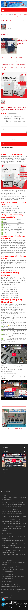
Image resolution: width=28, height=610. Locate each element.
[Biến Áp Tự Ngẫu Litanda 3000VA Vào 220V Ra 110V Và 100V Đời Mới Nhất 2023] (14, 418)
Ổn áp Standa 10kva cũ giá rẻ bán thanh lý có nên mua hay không (14, 68)
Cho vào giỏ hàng (14, 134)
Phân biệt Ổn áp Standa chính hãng (9, 61)
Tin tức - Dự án (4, 34)
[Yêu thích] (24, 75)
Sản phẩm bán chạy (6, 20)
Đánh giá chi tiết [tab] (6, 151)
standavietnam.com (11, 373)
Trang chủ (3, 14)
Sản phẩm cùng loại (7, 405)
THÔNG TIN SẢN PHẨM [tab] (7, 143)
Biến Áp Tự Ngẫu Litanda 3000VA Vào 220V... (14, 428)
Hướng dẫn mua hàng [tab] (7, 147)
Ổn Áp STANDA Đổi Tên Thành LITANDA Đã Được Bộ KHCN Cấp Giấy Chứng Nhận (22, 41)
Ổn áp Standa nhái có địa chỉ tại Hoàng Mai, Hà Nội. (12, 57)
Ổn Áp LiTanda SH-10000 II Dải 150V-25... (16, 25)
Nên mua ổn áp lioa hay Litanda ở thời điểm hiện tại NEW (13, 64)
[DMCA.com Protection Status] (14, 602)
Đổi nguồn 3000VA (10, 14)
